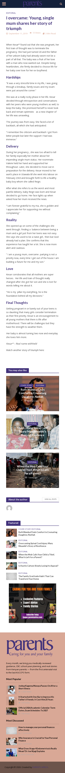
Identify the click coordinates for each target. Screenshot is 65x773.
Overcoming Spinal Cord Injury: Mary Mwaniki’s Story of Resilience (33, 431)
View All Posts (50, 499)
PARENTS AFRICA (40, 767)
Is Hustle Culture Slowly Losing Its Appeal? (38, 566)
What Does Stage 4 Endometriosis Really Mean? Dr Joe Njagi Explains (37, 749)
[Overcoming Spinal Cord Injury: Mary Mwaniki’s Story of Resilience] (11, 543)
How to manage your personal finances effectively (36, 728)
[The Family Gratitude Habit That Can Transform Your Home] (11, 576)
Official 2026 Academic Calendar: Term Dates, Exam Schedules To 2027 (36, 709)
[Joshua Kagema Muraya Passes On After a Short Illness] (11, 689)
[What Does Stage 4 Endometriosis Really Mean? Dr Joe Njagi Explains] (11, 752)
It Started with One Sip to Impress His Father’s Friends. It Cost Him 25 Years (36, 698)
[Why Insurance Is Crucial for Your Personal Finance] (11, 741)
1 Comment (26, 733)
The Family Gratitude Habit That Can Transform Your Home (35, 577)
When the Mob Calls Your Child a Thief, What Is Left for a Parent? (32, 470)
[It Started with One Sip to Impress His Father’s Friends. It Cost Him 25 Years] (11, 700)
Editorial (11, 13)
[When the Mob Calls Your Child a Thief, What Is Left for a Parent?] (11, 554)
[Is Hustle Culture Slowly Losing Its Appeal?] (11, 565)
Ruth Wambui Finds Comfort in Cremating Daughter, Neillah (32, 393)
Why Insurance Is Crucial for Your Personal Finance (38, 739)
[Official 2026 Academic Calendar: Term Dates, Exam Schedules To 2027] (11, 711)
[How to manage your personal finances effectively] (11, 730)
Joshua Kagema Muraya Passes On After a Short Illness (37, 687)
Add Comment (27, 754)
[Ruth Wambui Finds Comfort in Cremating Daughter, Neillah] (11, 532)
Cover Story (26, 385)
